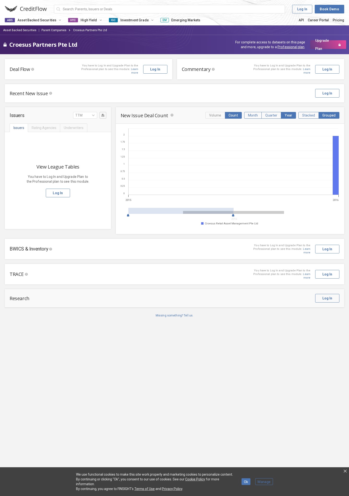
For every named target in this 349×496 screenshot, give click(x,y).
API (301, 20)
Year (288, 115)
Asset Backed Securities (20, 30)
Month (253, 115)
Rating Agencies (44, 128)
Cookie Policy (195, 479)
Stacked (308, 115)
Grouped (329, 115)
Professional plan (291, 47)
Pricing (338, 20)
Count (233, 115)
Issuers (18, 128)
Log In (302, 9)
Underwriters (73, 128)
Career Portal (318, 20)
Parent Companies (53, 30)
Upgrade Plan (322, 44)
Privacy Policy (172, 489)
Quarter (271, 115)
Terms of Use (144, 489)
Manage (264, 482)
